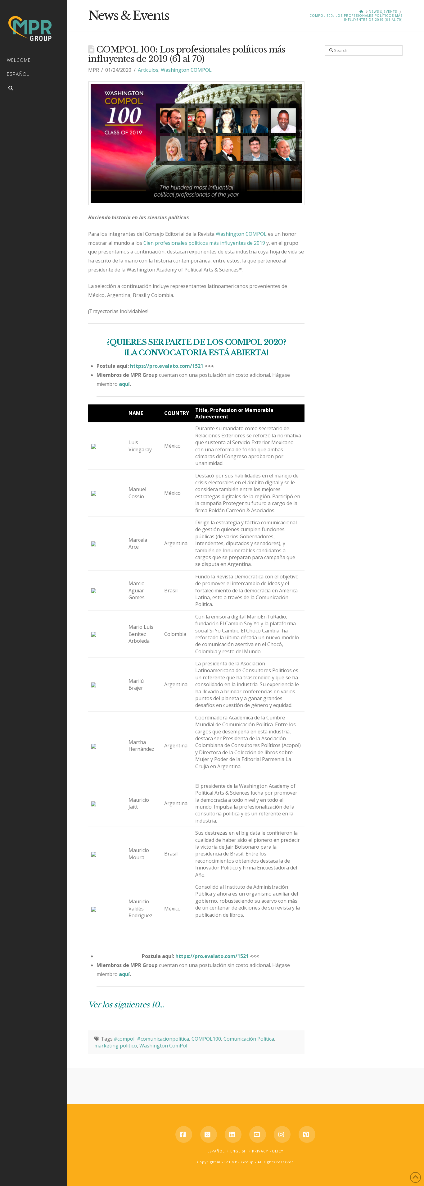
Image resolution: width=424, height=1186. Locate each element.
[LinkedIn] (233, 1134)
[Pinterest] (307, 1134)
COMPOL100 (206, 1038)
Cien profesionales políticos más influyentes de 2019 (204, 242)
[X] (208, 1134)
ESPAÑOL (216, 1151)
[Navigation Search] (33, 89)
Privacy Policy (267, 1151)
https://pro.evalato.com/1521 (166, 366)
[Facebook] (183, 1134)
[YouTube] (257, 1134)
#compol (124, 1038)
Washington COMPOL (186, 69)
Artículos (148, 69)
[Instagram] (282, 1134)
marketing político (115, 1045)
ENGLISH (238, 1151)
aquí (124, 384)
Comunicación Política (248, 1038)
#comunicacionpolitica (163, 1038)
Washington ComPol (163, 1045)
